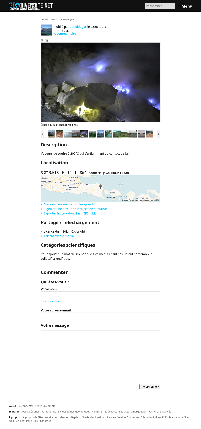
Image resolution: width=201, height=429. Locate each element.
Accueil (44, 19)
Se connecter (50, 301)
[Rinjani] (100, 133)
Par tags (46, 411)
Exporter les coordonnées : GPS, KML (70, 213)
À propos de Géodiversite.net (40, 417)
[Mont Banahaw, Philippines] (117, 133)
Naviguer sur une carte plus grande (69, 204)
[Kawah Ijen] (68, 133)
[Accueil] (33, 5)
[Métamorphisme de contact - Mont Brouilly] (125, 133)
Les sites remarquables (133, 411)
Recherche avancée (159, 411)
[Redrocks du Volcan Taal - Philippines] (149, 133)
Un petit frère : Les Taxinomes (33, 421)
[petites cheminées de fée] (60, 133)
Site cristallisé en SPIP (154, 417)
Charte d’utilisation (92, 417)
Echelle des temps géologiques (71, 411)
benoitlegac (78, 27)
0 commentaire (65, 33)
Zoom (42, 40)
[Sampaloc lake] (141, 133)
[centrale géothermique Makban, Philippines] (133, 133)
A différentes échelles (104, 411)
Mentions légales (70, 417)
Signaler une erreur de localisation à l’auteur (75, 209)
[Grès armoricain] (51, 133)
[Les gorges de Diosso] (92, 133)
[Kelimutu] (76, 133)
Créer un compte (45, 406)
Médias (55, 19)
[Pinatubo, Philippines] (109, 133)
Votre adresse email (56, 310)
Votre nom (49, 289)
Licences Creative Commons (122, 417)
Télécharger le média (47, 40)
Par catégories (31, 411)
